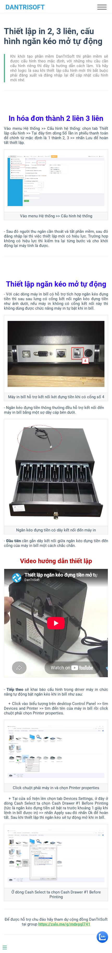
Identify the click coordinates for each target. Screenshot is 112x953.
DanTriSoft (25, 7)
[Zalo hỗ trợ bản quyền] (102, 941)
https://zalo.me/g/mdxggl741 (64, 924)
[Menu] (7, 945)
